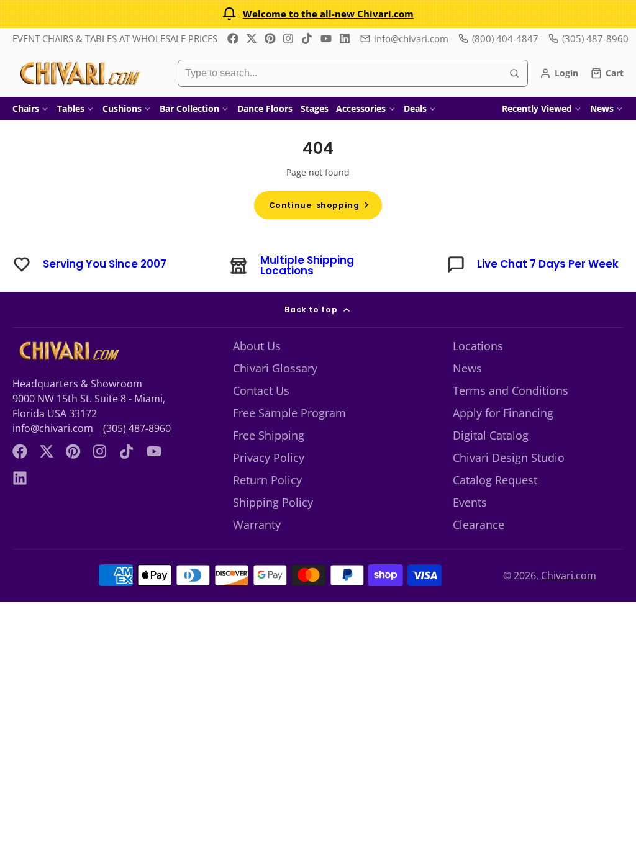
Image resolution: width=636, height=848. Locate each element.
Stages (315, 108)
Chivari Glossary (275, 368)
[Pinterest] (270, 38)
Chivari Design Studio (509, 457)
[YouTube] (326, 38)
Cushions (122, 108)
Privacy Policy (268, 457)
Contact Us (261, 390)
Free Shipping (268, 435)
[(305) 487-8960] (588, 39)
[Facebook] (232, 38)
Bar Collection (189, 108)
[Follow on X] (251, 38)
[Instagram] (288, 38)
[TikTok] (307, 38)
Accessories (361, 108)
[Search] (514, 73)
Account (559, 73)
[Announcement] (318, 14)
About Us (257, 345)
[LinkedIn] (344, 38)
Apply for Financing (503, 412)
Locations (478, 345)
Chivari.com (568, 575)
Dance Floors (265, 108)
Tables (70, 108)
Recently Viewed (537, 108)
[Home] (79, 73)
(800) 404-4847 (505, 38)
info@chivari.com (411, 38)
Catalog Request (495, 479)
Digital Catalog (491, 435)
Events (470, 502)
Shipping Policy (273, 502)
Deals (415, 108)
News (602, 108)
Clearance (478, 524)
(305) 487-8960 (137, 428)
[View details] (68, 351)
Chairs (25, 108)
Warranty (257, 524)
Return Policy (267, 479)
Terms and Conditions (510, 390)
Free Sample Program (289, 412)
